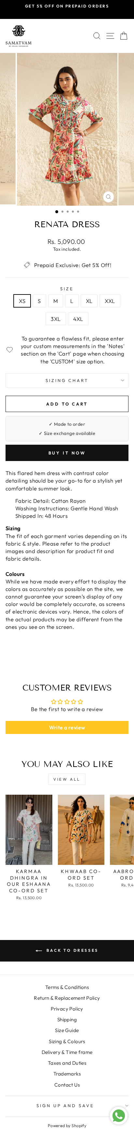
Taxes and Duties (67, 1063)
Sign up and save (65, 1105)
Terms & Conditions (67, 987)
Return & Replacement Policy (67, 998)
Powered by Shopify (67, 1125)
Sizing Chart (67, 380)
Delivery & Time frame (67, 1052)
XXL (110, 300)
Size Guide (67, 1030)
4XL (78, 318)
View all (67, 779)
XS (22, 300)
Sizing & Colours (67, 1041)
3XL (55, 318)
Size (67, 288)
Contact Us (67, 1085)
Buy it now (67, 452)
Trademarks (67, 1074)
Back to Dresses (72, 950)
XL (89, 300)
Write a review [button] (67, 727)
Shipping (67, 1019)
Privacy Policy (67, 1009)
